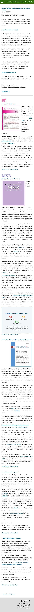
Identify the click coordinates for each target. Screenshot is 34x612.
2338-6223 (16, 251)
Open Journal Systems (9, 594)
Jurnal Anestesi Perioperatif (10, 472)
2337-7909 (5, 493)
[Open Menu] (2, 2)
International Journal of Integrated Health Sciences (17, 339)
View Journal (5, 169)
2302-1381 (14, 408)
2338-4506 (17, 410)
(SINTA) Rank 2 (6, 141)
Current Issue (14, 169)
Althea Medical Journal (8, 104)
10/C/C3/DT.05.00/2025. (21, 427)
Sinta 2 (5, 272)
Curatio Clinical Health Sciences (11, 538)
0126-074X (21, 247)
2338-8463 (5, 496)
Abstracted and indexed (8, 275)
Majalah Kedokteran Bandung (10, 179)
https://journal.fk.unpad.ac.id (10, 29)
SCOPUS (11, 143)
